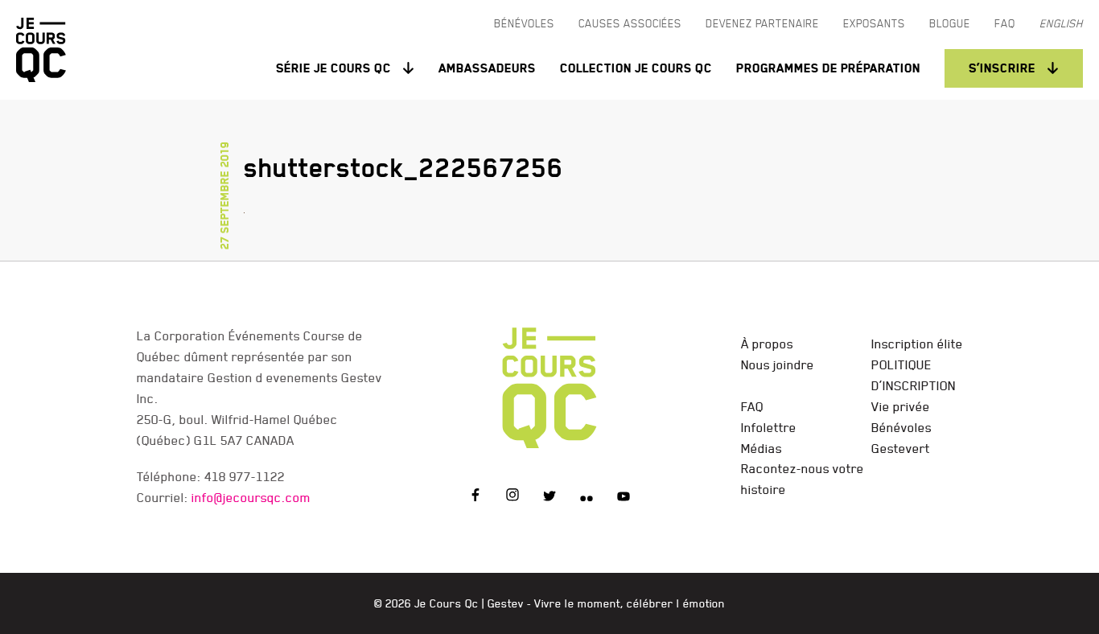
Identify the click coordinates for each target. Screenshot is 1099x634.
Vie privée (900, 406)
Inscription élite (917, 343)
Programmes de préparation (828, 68)
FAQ (752, 406)
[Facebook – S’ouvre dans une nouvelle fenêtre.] (475, 497)
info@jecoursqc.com (251, 497)
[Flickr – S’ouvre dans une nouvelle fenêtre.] (586, 497)
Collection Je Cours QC (636, 68)
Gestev (506, 603)
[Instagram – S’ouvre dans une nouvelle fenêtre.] (512, 497)
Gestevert (900, 448)
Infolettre (768, 427)
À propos (767, 343)
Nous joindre (777, 364)
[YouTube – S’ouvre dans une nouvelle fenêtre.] (623, 497)
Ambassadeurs (487, 68)
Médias (761, 448)
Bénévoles (901, 427)
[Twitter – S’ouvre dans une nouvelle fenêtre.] (549, 497)
